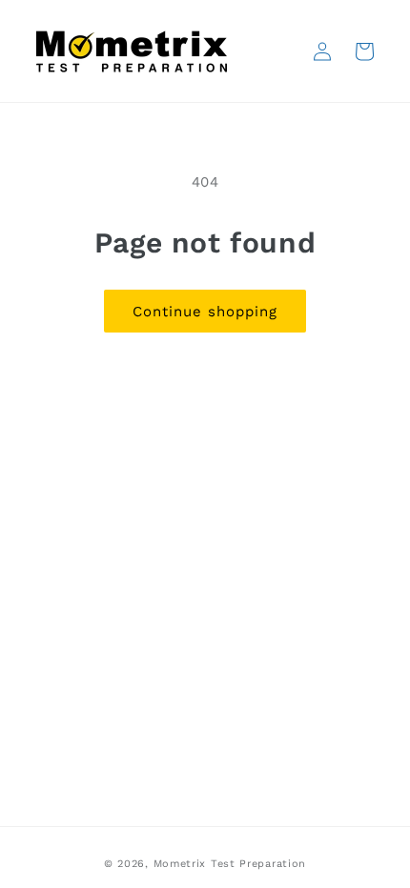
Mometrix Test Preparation (230, 864)
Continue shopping (205, 311)
